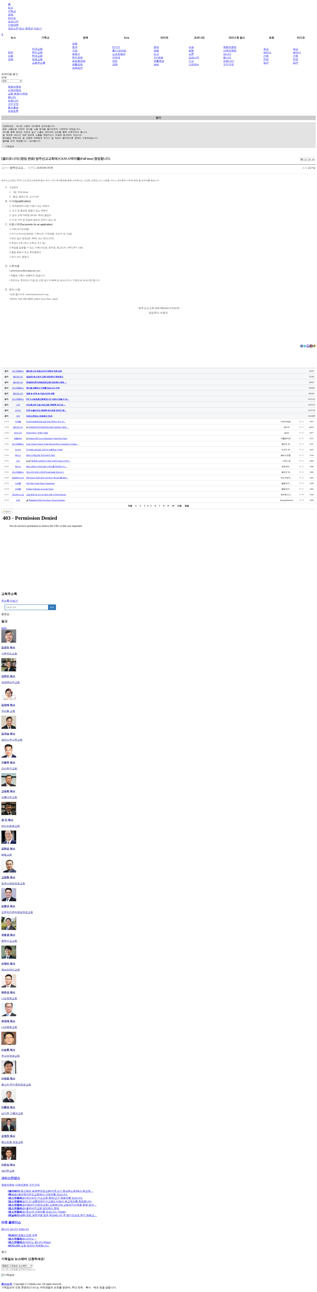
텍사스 (18, 455)
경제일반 (77, 68)
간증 (266, 56)
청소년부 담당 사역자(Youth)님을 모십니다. (45, 472)
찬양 (266, 59)
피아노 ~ (22, 1238)
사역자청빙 (229, 50)
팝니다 (227, 57)
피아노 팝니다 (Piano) (29, 1242)
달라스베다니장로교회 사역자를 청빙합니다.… (46, 466)
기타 (18, 405)
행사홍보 (13, 107)
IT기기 (116, 47)
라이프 (12, 18)
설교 (266, 49)
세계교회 (37, 59)
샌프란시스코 (18, 494)
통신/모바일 (119, 50)
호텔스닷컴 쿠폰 (22, 1235)
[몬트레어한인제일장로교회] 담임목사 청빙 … (48, 427)
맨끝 (187, 506)
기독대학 (13, 25)
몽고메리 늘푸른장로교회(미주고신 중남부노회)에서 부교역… (50, 1191)
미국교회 (37, 49)
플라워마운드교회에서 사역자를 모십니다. (38, 1194)
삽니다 (227, 54)
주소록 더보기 (9, 600)
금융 (74, 43)
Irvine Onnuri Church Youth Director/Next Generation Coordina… (52, 444)
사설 (191, 47)
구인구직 (228, 64)
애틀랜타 (18, 438)
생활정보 (159, 61)
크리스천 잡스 (16, 28)
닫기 (158, 117)
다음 (179, 506)
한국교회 (37, 56)
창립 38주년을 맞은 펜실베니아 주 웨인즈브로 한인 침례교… (52, 1215)
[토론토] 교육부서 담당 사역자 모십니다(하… (51, 461)
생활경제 (77, 64)
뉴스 (10, 7)
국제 (10, 59)
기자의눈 (194, 64)
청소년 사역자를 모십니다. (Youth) (37, 1211)
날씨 (156, 64)
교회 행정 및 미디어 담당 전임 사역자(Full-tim (46, 494)
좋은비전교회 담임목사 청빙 (33, 1208)
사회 (10, 56)
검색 (52, 607)
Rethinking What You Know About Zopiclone (47, 500)
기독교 (12, 11)
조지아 (18, 410)
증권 (74, 47)
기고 (191, 61)
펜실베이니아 (18, 478)
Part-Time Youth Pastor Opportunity (40, 483)
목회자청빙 (229, 47)
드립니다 (228, 61)
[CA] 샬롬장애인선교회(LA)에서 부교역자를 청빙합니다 (50, 1201)
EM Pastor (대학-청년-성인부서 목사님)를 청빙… (47, 478)
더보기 (38, 28)
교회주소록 (38, 62)
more (4, 627)
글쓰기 (8, 511)
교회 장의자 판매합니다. (28, 1245)
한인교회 (37, 52)
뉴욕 (18, 500)
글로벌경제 (78, 61)
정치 (10, 52)
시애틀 (18, 421)
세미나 (267, 52)
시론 (191, 54)
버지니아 (18, 433)
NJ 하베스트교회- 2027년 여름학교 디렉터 (44, 450)
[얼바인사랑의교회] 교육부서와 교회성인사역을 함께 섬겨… (52, 1204)
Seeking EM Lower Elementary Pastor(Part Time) (47, 438)
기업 (74, 50)
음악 (156, 47)
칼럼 (191, 50)
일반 (266, 62)
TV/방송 (158, 57)
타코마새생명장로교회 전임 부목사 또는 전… (46, 421)
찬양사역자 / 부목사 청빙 (37, 433)
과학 (115, 64)
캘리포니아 (18, 377)
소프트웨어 (118, 54)
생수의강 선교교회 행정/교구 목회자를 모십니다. (45, 1198)
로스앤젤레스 (18, 371)
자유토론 (13, 111)
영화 (156, 50)
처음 (130, 506)
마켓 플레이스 (11, 1222)
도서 (156, 54)
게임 (115, 61)
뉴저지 (18, 450)
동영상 (29, 28)
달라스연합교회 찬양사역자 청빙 (40, 455)
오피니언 (13, 21)
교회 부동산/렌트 (18, 93)
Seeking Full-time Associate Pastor (39, 489)
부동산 (76, 54)
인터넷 (116, 57)
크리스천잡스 (10, 1178)
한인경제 (77, 57)
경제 (10, 14)
